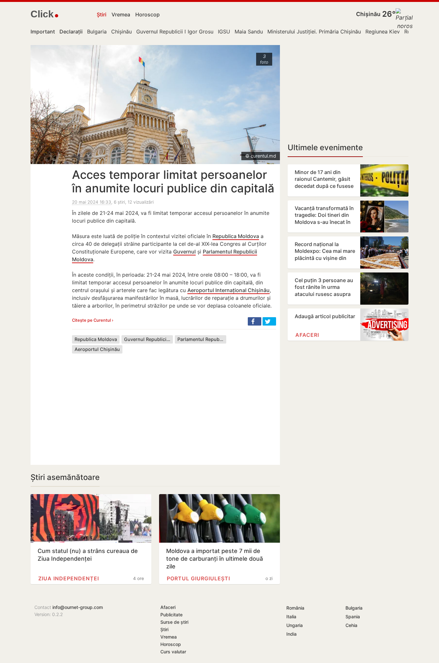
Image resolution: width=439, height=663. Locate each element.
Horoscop (147, 14)
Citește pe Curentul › (92, 320)
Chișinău (368, 14)
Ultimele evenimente (325, 147)
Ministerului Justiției (291, 31)
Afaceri (307, 335)
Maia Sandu (249, 31)
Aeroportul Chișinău (97, 349)
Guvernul (184, 251)
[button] (254, 321)
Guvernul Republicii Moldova (171, 31)
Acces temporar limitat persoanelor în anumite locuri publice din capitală (173, 181)
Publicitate (171, 614)
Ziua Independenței (68, 578)
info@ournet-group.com (77, 607)
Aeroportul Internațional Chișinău (228, 290)
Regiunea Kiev (382, 31)
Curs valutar (173, 651)
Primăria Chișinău (340, 31)
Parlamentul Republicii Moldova (201, 339)
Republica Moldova (235, 236)
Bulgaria (97, 31)
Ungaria (294, 625)
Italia (291, 616)
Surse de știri (174, 622)
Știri (101, 14)
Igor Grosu (200, 31)
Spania (352, 616)
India (291, 634)
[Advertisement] (174, 404)
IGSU (224, 31)
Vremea (121, 14)
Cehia (351, 625)
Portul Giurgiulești (198, 578)
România (295, 608)
